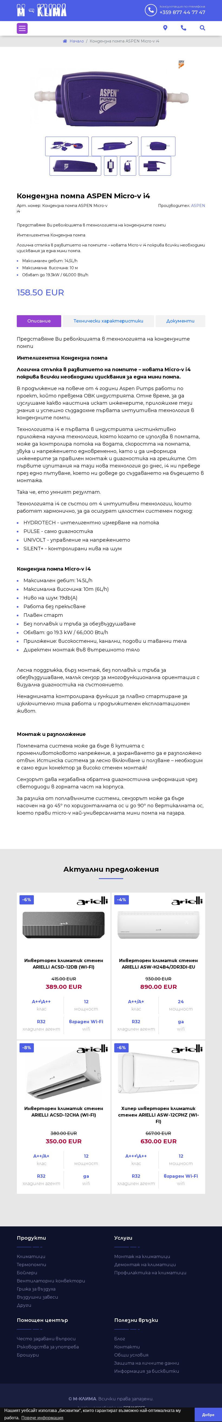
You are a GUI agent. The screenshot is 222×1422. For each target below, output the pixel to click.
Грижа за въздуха (36, 1289)
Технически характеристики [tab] (108, 321)
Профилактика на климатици (150, 1272)
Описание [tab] (39, 321)
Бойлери (27, 1272)
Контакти (127, 1346)
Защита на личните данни (146, 1363)
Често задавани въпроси (46, 1338)
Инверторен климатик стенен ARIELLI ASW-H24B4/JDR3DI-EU (158, 964)
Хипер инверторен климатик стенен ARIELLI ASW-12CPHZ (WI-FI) (158, 1115)
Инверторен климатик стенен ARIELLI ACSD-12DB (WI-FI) (63, 964)
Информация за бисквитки (146, 1371)
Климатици (31, 1256)
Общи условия (131, 1355)
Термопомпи (31, 1264)
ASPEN (198, 205)
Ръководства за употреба (48, 1346)
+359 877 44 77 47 (182, 9)
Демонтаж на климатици (145, 1264)
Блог (119, 1338)
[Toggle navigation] (22, 28)
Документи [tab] (180, 321)
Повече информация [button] (42, 1418)
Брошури (28, 1355)
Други (24, 1305)
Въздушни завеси (37, 1297)
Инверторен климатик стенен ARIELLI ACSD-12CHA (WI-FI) (63, 1112)
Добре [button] (208, 1415)
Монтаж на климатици (142, 1256)
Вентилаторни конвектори (51, 1280)
